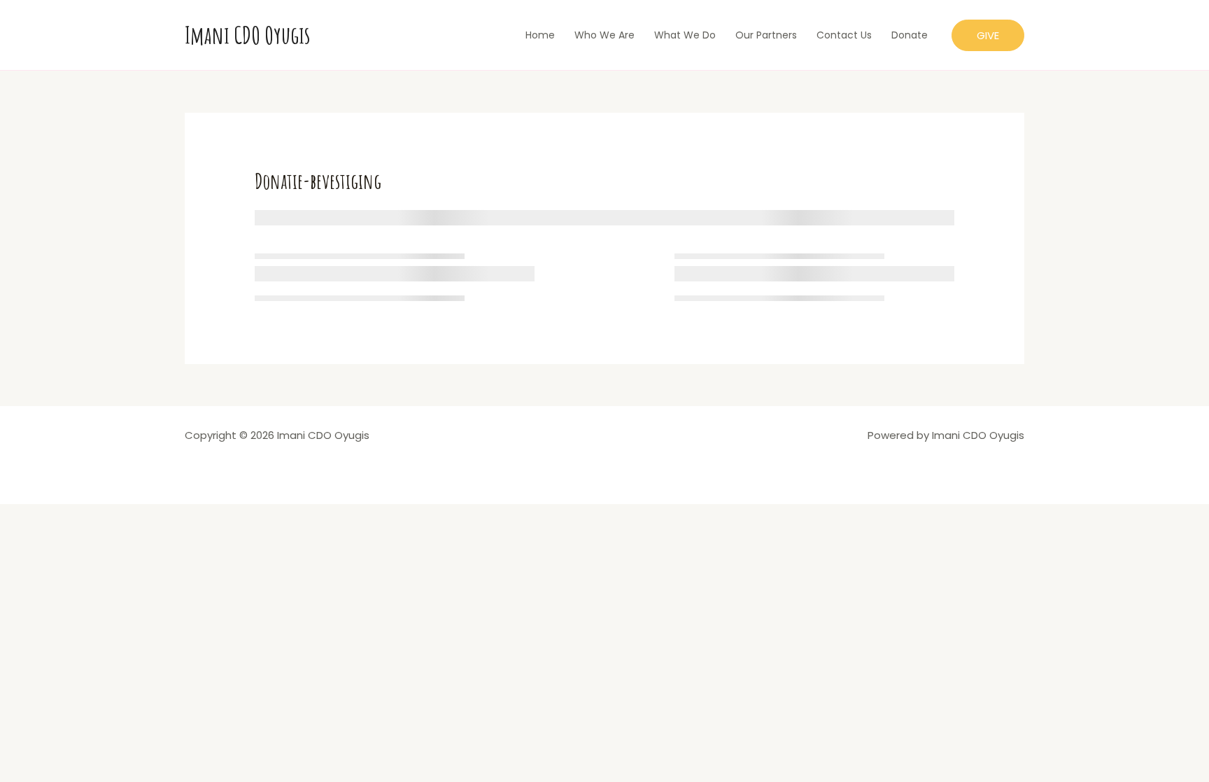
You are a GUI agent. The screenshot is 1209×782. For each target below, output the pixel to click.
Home (540, 35)
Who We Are (604, 35)
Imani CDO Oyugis (248, 34)
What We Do (685, 35)
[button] (988, 35)
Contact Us (844, 35)
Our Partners (766, 35)
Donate (909, 35)
